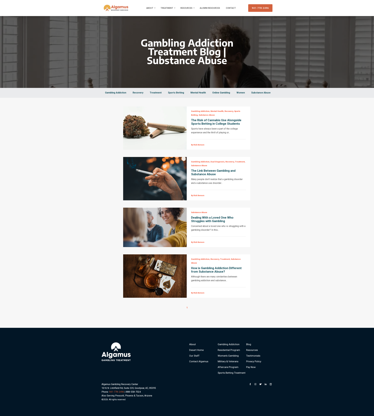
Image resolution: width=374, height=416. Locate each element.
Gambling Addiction (115, 92)
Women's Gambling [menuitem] (228, 355)
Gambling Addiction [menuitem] (228, 344)
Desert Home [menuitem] (196, 350)
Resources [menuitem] (186, 8)
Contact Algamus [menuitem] (198, 361)
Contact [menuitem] (231, 8)
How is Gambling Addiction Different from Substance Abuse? (216, 269)
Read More (155, 128)
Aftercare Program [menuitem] (228, 367)
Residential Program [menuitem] (229, 350)
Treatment (156, 92)
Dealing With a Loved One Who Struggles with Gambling (212, 219)
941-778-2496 (260, 8)
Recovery (138, 92)
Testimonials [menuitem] (253, 355)
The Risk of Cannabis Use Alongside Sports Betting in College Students (216, 121)
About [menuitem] (149, 8)
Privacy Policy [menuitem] (253, 361)
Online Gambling (221, 92)
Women (241, 92)
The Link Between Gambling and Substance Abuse (213, 172)
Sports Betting (176, 92)
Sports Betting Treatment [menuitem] (231, 372)
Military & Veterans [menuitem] (228, 361)
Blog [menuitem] (248, 344)
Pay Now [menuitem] (251, 367)
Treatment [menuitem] (167, 8)
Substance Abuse (261, 92)
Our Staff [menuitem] (194, 355)
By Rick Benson (197, 145)
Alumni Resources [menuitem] (210, 8)
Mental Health (198, 92)
